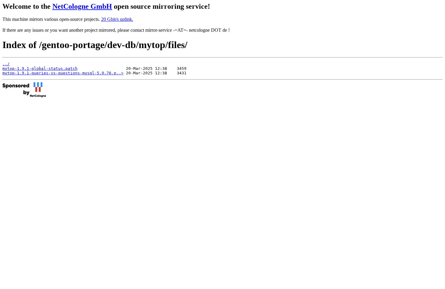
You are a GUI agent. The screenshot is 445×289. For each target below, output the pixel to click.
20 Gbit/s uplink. (117, 19)
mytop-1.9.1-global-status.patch (39, 68)
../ (6, 64)
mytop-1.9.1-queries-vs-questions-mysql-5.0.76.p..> (63, 73)
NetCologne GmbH (82, 6)
